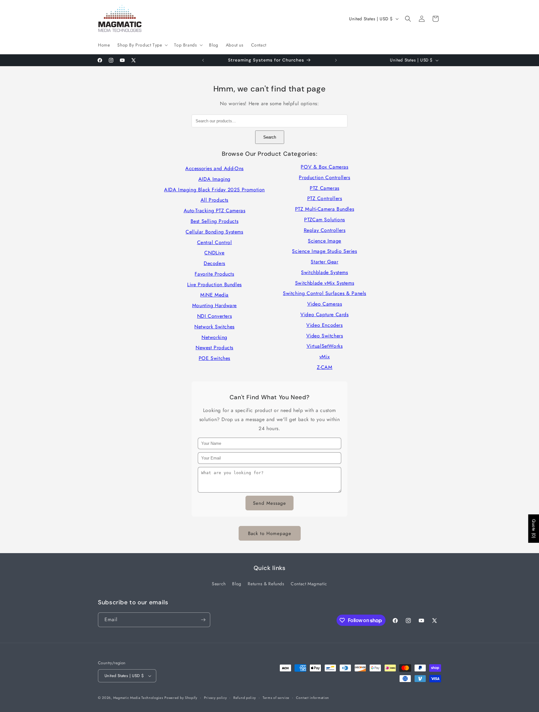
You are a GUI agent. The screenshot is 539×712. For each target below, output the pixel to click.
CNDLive (214, 252)
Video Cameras (324, 303)
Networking (214, 337)
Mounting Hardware (214, 305)
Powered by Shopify (180, 697)
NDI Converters (214, 316)
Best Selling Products (215, 221)
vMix (324, 356)
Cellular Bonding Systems (214, 231)
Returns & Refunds (266, 584)
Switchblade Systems (324, 272)
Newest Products (214, 347)
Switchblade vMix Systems (324, 283)
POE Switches (214, 358)
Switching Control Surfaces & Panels (324, 293)
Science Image (324, 240)
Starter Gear (324, 261)
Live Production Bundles (214, 284)
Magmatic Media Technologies (138, 697)
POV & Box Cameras (324, 166)
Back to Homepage (269, 533)
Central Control (214, 242)
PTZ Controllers (324, 198)
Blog (236, 584)
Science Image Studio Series (324, 251)
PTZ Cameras (324, 188)
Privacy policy (215, 697)
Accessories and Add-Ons (214, 168)
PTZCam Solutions (324, 219)
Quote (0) (534, 528)
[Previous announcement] (203, 60)
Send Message (269, 503)
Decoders (214, 263)
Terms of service (276, 697)
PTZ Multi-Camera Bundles (324, 209)
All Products (214, 200)
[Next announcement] (336, 60)
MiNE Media (214, 294)
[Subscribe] (203, 619)
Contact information (312, 697)
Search (269, 137)
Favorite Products (214, 273)
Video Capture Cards (324, 314)
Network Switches (214, 326)
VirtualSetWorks (325, 346)
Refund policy (244, 697)
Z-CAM (325, 367)
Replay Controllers (325, 230)
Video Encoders (324, 325)
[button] (142, 45)
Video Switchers (324, 335)
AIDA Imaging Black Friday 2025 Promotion (214, 189)
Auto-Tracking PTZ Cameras (214, 210)
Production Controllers (324, 177)
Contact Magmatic (309, 584)
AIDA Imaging (214, 179)
